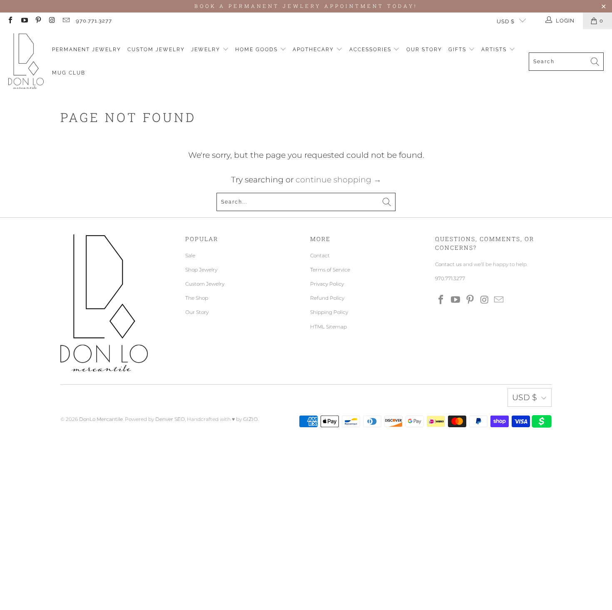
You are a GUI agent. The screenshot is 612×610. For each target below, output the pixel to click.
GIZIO (250, 419)
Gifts (458, 49)
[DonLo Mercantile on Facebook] (10, 20)
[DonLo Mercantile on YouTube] (23, 20)
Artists (495, 49)
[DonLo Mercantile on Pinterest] (38, 20)
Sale (190, 255)
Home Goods (257, 49)
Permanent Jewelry (86, 49)
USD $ (506, 21)
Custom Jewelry (156, 49)
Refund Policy (327, 298)
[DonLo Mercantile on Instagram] (51, 20)
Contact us (448, 264)
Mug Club (68, 73)
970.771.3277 (94, 20)
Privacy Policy (327, 284)
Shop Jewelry (201, 269)
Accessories (371, 49)
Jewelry (206, 49)
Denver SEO (170, 419)
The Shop (196, 298)
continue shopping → (338, 179)
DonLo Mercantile (101, 419)
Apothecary (314, 49)
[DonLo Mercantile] (26, 61)
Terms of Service (330, 269)
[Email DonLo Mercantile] (66, 20)
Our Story (424, 49)
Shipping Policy (329, 312)
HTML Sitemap (328, 327)
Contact (320, 255)
